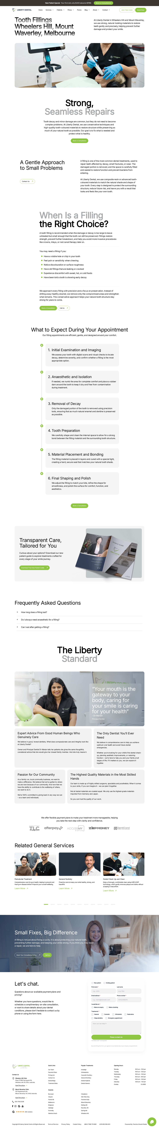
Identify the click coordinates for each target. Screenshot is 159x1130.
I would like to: (95, 1004)
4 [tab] (65, 905)
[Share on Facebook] (12, 1106)
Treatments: (95, 1011)
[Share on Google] (19, 1106)
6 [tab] (78, 905)
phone (17, 1013)
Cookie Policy (77, 1124)
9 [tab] (98, 905)
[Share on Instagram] (15, 1106)
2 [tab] (52, 905)
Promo (79, 10)
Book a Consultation (103, 3)
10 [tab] (105, 905)
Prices (70, 10)
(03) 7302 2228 (126, 10)
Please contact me (116, 1037)
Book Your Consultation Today (27, 955)
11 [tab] (112, 905)
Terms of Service (53, 1124)
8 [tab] (92, 905)
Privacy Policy (65, 1124)
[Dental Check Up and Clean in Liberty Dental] (124, 864)
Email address (95, 995)
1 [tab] (45, 905)
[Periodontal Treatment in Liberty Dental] (35, 864)
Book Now (140, 10)
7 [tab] (85, 905)
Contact (105, 10)
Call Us (62, 308)
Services (48, 10)
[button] (79, 612)
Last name (120, 987)
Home (40, 10)
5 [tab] (72, 905)
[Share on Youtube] (22, 1106)
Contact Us (25, 181)
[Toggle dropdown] (53, 9)
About (95, 10)
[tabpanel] (35, 875)
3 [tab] (58, 905)
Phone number (121, 995)
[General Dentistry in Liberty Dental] (79, 864)
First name (94, 987)
